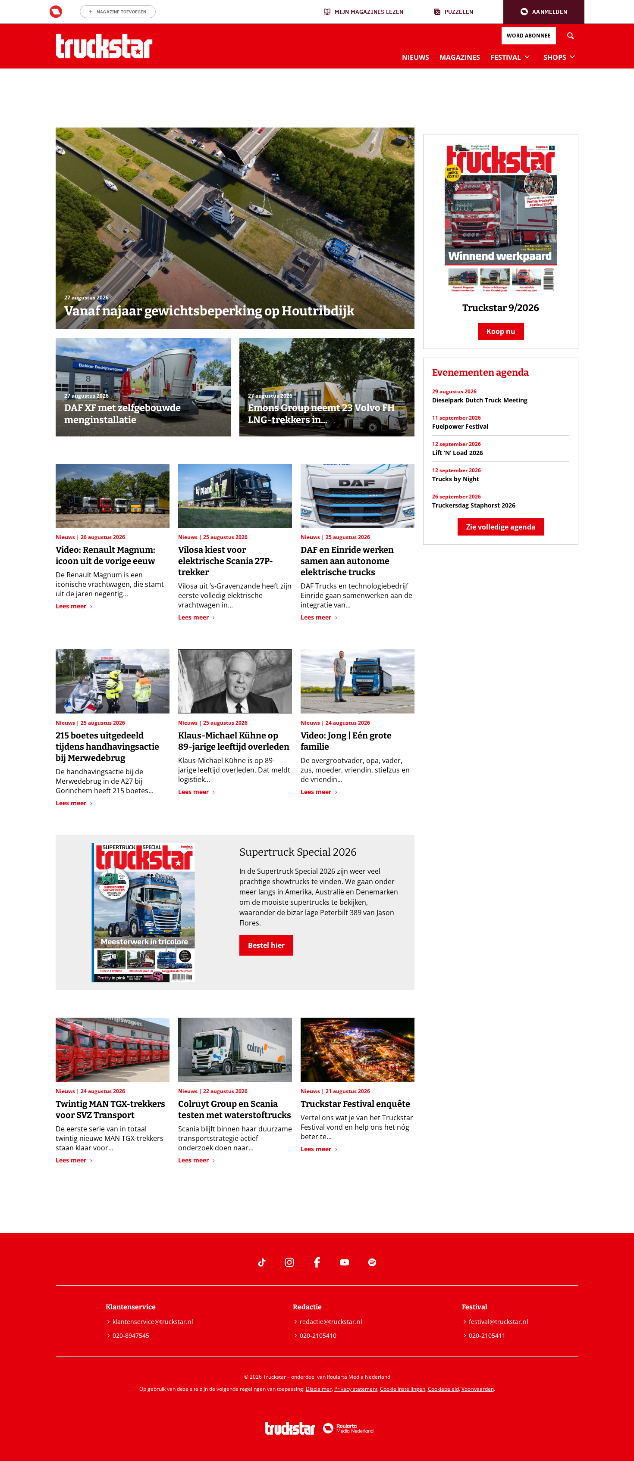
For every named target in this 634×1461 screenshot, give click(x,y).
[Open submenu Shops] (572, 56)
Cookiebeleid (443, 1388)
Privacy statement (355, 1388)
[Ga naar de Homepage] (104, 46)
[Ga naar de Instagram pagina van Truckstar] (289, 1262)
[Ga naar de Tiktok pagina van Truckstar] (261, 1262)
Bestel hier (266, 945)
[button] (543, 12)
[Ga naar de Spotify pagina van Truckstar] (372, 1262)
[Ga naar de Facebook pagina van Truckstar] (317, 1262)
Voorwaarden (477, 1388)
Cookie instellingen (402, 1388)
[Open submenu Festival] (527, 56)
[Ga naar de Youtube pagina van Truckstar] (344, 1262)
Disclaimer (319, 1388)
